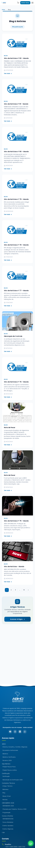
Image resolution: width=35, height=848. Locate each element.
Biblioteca (5, 789)
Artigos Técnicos (7, 786)
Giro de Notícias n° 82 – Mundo (16, 58)
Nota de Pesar (9, 427)
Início (3, 9)
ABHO (4, 744)
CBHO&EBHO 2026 (8, 803)
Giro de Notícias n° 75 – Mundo (16, 521)
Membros (5, 753)
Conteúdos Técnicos (8, 783)
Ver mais (7, 73)
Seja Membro (6, 764)
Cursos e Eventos (7, 816)
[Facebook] (10, 732)
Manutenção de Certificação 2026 (12, 779)
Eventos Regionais (8, 829)
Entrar (23, 2)
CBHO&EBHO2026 (8, 819)
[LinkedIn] (20, 732)
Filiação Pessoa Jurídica (10, 770)
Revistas (5, 799)
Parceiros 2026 (7, 760)
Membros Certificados (9, 757)
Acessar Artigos (16, 619)
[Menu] (32, 2)
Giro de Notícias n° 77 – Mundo (16, 290)
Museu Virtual (6, 796)
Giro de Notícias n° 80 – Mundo (16, 151)
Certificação (6, 773)
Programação (6, 812)
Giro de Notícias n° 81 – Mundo (16, 104)
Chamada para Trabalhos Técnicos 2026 (14, 809)
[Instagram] (15, 732)
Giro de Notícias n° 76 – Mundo (16, 382)
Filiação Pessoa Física (9, 766)
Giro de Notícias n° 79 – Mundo (16, 199)
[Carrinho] (18, 2)
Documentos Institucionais (10, 750)
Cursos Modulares (8, 822)
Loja (3, 832)
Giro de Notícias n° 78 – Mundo (16, 245)
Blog (4, 792)
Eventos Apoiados (8, 825)
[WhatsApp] (25, 732)
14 (24, 590)
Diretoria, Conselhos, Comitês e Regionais (15, 747)
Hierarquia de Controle (13, 336)
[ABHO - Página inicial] (17, 698)
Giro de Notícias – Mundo (14, 566)
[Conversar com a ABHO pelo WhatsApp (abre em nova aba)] (30, 843)
